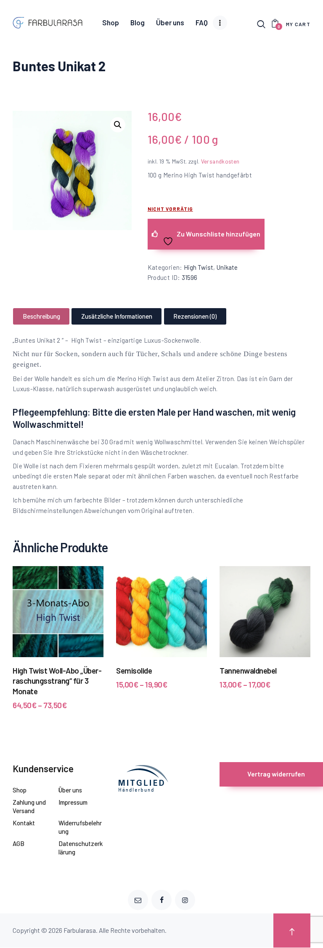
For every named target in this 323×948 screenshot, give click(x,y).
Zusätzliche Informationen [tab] (116, 316)
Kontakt (24, 823)
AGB (18, 843)
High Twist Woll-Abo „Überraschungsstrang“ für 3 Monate (57, 681)
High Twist (198, 267)
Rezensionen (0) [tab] (195, 316)
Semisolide (134, 670)
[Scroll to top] (291, 930)
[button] (117, 124)
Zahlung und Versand (29, 806)
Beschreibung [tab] (41, 316)
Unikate (227, 267)
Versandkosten (220, 161)
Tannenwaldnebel (248, 670)
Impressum (72, 802)
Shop (19, 790)
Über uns (70, 790)
